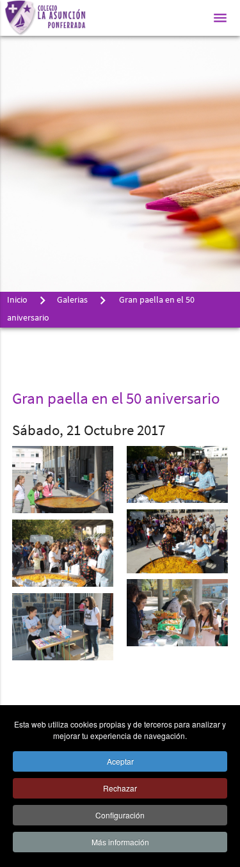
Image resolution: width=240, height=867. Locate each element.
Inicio (17, 300)
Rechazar (120, 788)
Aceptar (120, 761)
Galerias (72, 300)
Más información (120, 841)
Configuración (120, 814)
